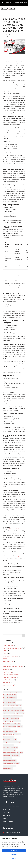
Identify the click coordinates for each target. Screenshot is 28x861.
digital (4, 710)
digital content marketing (9, 713)
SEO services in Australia (15, 529)
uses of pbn (20, 752)
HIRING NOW (6, 813)
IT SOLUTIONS (6, 816)
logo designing (6, 729)
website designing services (9, 765)
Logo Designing (7, 672)
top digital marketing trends (9, 752)
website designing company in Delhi (11, 763)
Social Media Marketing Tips (9, 750)
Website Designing (8, 685)
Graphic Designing (8, 664)
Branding (5, 653)
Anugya (6, 34)
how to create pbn (16, 723)
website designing (7, 758)
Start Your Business (8, 680)
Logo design (19, 726)
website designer (15, 755)
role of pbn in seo (7, 742)
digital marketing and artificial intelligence (12, 715)
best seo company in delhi (9, 702)
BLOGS (5, 651)
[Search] (23, 635)
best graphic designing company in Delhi (12, 700)
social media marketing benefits (10, 747)
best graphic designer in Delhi (10, 697)
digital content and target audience (16, 710)
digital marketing (20, 713)
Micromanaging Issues (8, 736)
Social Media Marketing (9, 677)
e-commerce (6, 718)
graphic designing (16, 721)
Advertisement (7, 643)
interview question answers (9, 726)
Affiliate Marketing (8, 645)
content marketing (13, 707)
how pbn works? (6, 723)
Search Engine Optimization (11, 674)
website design (6, 755)
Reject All (14, 858)
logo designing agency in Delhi (10, 731)
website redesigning (7, 768)
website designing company (9, 760)
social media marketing (8, 744)
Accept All (14, 850)
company (5, 707)
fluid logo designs (15, 718)
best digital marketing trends (9, 694)
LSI (13, 734)
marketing (18, 734)
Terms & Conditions (9, 822)
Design (5, 659)
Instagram (18, 556)
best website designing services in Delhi (12, 705)
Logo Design (6, 669)
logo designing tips (7, 734)
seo (13, 742)
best (4, 692)
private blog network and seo (9, 739)
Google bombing (7, 721)
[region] (14, 848)
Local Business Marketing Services (13, 667)
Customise (14, 854)
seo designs (18, 742)
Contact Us (6, 810)
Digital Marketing (8, 661)
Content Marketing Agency (11, 656)
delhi (20, 707)
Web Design (6, 682)
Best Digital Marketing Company (12, 648)
